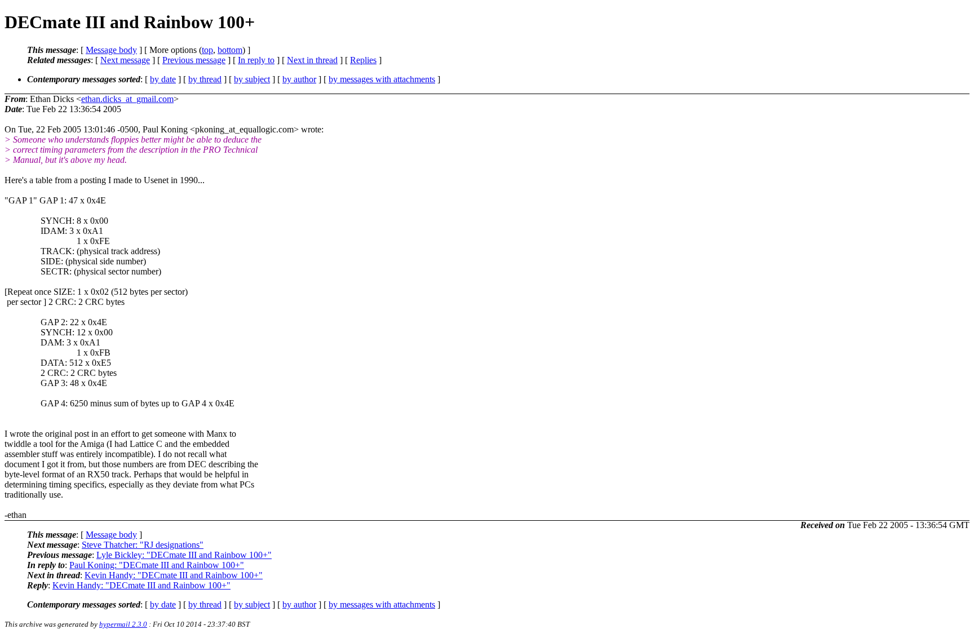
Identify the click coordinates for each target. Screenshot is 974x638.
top (207, 50)
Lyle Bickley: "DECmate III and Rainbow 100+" (184, 555)
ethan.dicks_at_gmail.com (127, 99)
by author (299, 79)
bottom (230, 50)
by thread (205, 79)
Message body (111, 50)
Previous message (193, 60)
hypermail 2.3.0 (123, 624)
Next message (125, 60)
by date (163, 79)
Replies (363, 60)
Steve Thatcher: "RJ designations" (142, 545)
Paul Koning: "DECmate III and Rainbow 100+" (156, 565)
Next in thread (312, 60)
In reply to (256, 60)
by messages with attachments (382, 79)
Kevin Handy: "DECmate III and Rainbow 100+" (174, 575)
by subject (252, 79)
